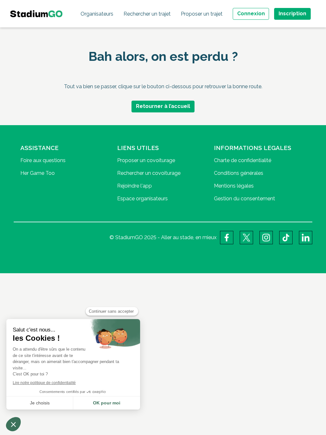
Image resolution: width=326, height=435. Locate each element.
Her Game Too (37, 173)
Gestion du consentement (244, 199)
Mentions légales (234, 186)
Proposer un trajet (202, 14)
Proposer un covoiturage (146, 160)
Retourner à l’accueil (163, 106)
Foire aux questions (43, 160)
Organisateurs (97, 14)
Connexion (251, 14)
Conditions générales (238, 173)
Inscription (292, 14)
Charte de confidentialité (242, 160)
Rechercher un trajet (147, 14)
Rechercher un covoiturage (149, 173)
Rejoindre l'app (134, 186)
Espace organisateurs (142, 199)
